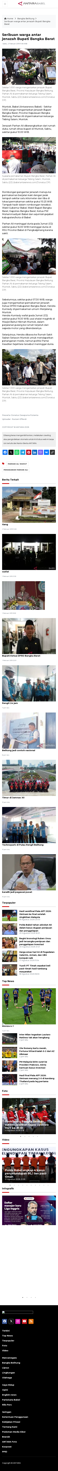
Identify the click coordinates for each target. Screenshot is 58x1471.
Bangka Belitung (25, 18)
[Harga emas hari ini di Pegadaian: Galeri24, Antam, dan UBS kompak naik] (9, 956)
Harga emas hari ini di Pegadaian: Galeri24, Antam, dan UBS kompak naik (37, 955)
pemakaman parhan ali (16, 470)
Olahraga (7, 1377)
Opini (5, 1390)
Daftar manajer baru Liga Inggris (28, 1288)
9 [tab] (43, 1185)
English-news (9, 1395)
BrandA (6, 1437)
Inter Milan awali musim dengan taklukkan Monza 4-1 (26, 1024)
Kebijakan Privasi (11, 1422)
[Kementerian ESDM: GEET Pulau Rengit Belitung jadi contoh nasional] (29, 730)
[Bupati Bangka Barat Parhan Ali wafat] (23, 595)
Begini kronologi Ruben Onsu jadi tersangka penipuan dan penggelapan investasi (35, 941)
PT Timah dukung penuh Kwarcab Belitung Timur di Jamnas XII (26, 796)
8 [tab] (39, 1185)
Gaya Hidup (8, 1385)
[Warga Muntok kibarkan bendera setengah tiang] (29, 504)
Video (5, 1139)
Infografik (8, 1188)
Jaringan (6, 1412)
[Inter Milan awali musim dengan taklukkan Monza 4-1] (29, 1006)
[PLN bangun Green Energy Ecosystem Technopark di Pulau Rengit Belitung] (29, 825)
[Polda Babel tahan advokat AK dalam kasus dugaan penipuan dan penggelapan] (9, 929)
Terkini (6, 1330)
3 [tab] (29, 1136)
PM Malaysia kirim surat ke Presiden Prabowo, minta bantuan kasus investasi (33, 1065)
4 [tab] (33, 1136)
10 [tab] (48, 1185)
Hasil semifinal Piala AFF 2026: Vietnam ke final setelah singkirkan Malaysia (35, 914)
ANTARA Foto (9, 1442)
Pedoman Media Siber (14, 1432)
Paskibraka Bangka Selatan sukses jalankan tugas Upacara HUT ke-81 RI (27, 1125)
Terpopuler (9, 902)
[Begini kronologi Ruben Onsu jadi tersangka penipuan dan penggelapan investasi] (9, 942)
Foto (5, 1091)
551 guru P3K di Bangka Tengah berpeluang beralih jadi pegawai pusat (27, 890)
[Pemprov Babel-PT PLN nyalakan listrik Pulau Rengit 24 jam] (29, 683)
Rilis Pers (7, 1404)
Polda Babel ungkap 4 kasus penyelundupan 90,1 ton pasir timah (26, 1173)
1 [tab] (20, 1136)
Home (10, 18)
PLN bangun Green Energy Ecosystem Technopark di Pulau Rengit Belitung (23, 843)
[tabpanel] (29, 1116)
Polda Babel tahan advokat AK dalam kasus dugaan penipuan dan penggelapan (35, 928)
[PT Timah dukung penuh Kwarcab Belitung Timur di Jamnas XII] (29, 777)
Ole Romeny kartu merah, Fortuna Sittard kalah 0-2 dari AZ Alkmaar (36, 1051)
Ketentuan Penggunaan (15, 1417)
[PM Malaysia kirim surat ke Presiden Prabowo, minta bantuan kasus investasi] (9, 1066)
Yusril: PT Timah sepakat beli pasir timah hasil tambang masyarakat (34, 968)
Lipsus (5, 1367)
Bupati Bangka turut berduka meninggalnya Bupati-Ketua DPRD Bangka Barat (27, 654)
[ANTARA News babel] (32, 4)
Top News (8, 981)
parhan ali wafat (17, 464)
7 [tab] (35, 1185)
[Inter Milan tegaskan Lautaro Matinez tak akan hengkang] (9, 1038)
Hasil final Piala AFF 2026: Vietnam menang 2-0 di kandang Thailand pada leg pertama (36, 1078)
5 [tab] (37, 1136)
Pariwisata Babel (11, 1400)
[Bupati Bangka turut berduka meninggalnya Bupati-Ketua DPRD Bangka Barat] (29, 636)
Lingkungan (8, 1372)
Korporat (7, 1446)
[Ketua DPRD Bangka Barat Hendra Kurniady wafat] (29, 551)
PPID (4, 1451)
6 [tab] (31, 1185)
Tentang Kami (9, 1427)
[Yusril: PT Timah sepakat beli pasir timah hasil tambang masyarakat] (9, 970)
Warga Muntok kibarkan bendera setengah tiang (26, 523)
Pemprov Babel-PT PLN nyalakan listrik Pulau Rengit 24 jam (27, 701)
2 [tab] (24, 1136)
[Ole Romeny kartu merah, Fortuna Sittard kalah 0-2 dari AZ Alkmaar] (9, 1052)
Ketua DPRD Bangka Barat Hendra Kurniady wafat (27, 570)
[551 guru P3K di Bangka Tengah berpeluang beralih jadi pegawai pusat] (29, 872)
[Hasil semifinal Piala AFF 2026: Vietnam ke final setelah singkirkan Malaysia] (9, 915)
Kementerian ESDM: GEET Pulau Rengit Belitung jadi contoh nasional (24, 749)
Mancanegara (9, 1358)
